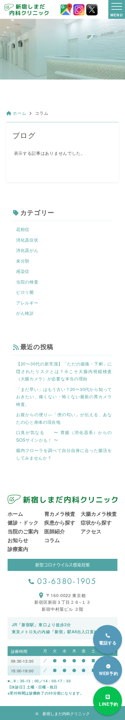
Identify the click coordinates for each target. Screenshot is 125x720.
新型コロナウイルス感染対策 (62, 565)
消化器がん (27, 250)
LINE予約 (108, 704)
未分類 (22, 261)
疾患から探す (59, 522)
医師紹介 (54, 531)
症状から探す (96, 522)
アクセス (91, 531)
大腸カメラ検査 (99, 513)
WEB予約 (108, 673)
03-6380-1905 (66, 581)
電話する (108, 643)
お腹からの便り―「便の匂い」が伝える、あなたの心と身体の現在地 (64, 418)
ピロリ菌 (25, 292)
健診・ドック (23, 522)
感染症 (22, 271)
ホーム (19, 113)
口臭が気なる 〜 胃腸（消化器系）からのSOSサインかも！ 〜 (64, 436)
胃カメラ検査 (59, 513)
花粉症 (22, 229)
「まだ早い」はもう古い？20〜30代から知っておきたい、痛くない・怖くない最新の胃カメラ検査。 (64, 396)
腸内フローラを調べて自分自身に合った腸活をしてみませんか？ (64, 454)
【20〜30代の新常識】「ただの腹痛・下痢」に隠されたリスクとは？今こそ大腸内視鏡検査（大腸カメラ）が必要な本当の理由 (64, 371)
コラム (52, 540)
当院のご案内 (23, 531)
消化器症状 (27, 240)
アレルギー (27, 303)
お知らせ (18, 540)
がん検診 (25, 313)
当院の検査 (27, 282)
